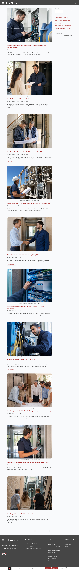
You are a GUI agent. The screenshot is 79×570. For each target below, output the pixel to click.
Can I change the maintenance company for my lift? (22, 254)
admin (9, 101)
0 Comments (27, 101)
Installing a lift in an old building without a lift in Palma (23, 514)
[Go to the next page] (50, 531)
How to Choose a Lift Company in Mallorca (20, 99)
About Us (60, 2)
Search (57, 8)
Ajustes (61, 568)
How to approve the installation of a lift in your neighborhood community (29, 411)
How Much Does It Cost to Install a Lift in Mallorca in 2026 (24, 152)
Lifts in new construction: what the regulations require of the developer (28, 203)
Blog (75, 2)
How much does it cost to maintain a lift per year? (22, 359)
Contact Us (67, 2)
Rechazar (55, 568)
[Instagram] (3, 554)
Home (36, 2)
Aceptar (47, 568)
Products (52, 2)
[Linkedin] (5, 554)
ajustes (41, 568)
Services (43, 2)
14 (47, 531)
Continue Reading (12, 57)
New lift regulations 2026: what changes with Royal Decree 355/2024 (28, 462)
